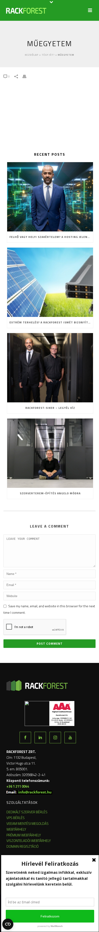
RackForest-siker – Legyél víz (50, 408)
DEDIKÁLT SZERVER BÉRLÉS (26, 812)
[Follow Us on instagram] (55, 737)
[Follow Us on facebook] (25, 737)
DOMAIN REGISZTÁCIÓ (22, 846)
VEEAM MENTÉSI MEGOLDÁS (27, 823)
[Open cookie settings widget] (7, 924)
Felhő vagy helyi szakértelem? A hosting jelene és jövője (51, 237)
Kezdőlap (31, 55)
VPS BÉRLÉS (15, 817)
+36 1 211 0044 (17, 786)
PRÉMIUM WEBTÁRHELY (23, 835)
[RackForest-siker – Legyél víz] (50, 367)
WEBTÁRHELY (16, 829)
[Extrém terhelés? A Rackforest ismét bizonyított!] (50, 282)
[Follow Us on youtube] (70, 737)
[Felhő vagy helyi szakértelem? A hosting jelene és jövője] (50, 196)
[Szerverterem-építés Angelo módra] (50, 453)
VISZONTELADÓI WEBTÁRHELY (28, 840)
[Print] (27, 76)
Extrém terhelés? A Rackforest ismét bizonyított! (51, 322)
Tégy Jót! (48, 55)
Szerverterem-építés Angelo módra (50, 493)
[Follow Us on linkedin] (40, 737)
